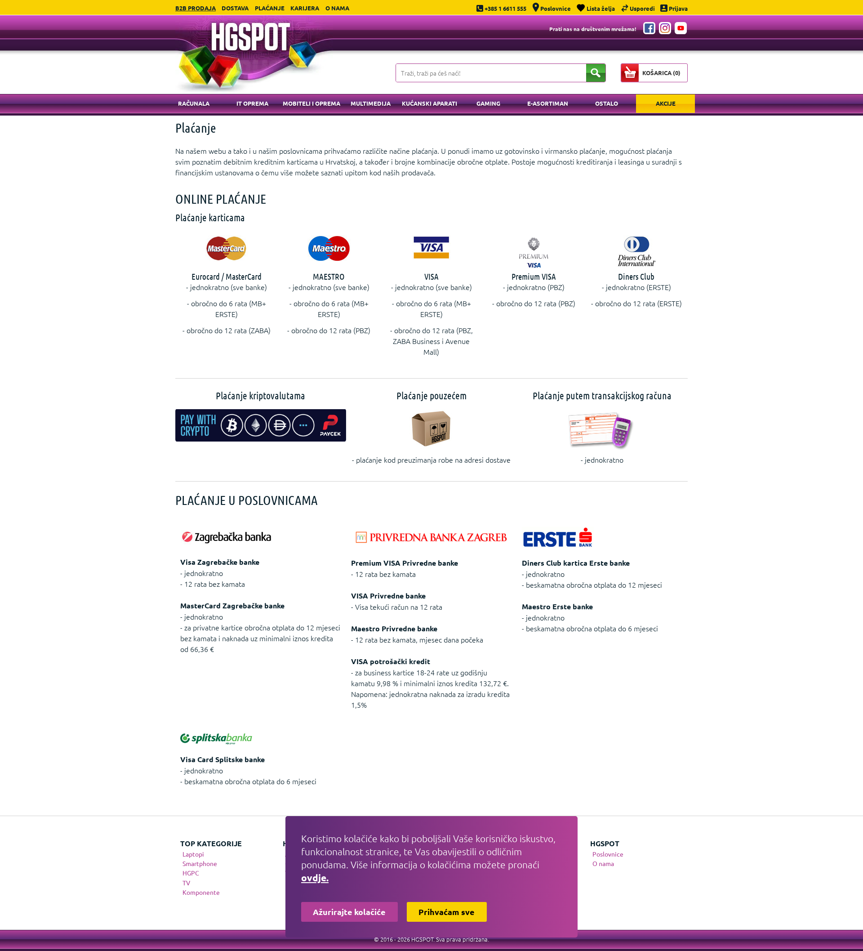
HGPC (190, 873)
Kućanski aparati (429, 103)
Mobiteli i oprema (311, 103)
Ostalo (606, 103)
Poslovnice (607, 854)
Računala (193, 103)
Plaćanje (270, 8)
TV (186, 883)
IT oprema (252, 103)
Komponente (201, 892)
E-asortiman (547, 103)
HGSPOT (604, 843)
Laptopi (193, 854)
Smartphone (199, 863)
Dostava (235, 8)
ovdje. (315, 877)
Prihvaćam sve (446, 911)
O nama (337, 8)
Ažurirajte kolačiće (349, 911)
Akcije (666, 103)
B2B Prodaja (195, 8)
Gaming (488, 103)
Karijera (304, 8)
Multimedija (371, 103)
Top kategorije (211, 843)
